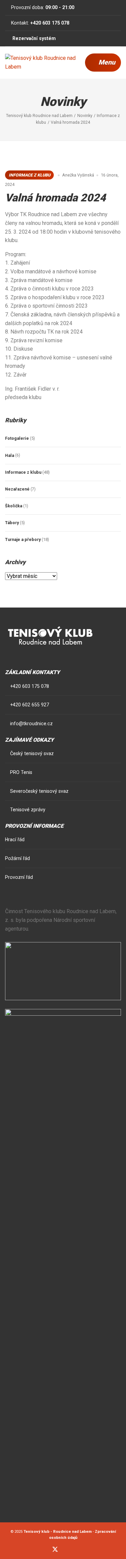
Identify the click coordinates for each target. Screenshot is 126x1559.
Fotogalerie (17, 438)
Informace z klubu (29, 175)
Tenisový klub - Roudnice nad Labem (58, 1531)
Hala (9, 455)
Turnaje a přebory (23, 539)
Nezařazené (17, 489)
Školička (13, 505)
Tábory (12, 522)
